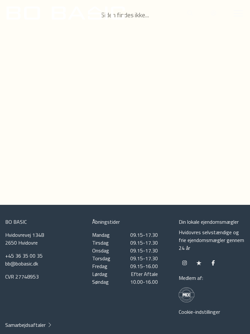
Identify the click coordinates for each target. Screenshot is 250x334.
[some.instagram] (184, 263)
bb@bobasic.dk (21, 263)
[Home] (66, 13)
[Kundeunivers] (213, 13)
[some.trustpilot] (199, 263)
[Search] (190, 13)
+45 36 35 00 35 (24, 256)
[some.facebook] (213, 263)
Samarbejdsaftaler (25, 325)
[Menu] (236, 13)
